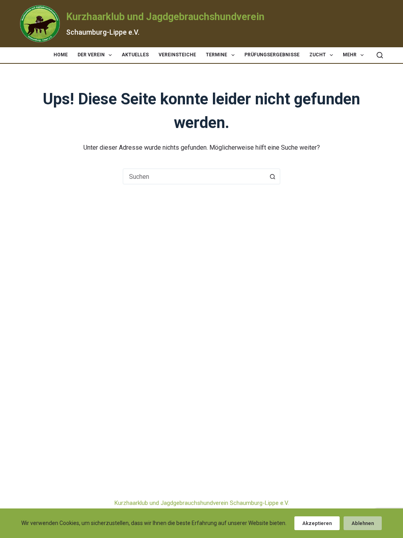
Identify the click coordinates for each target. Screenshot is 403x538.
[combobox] (194, 176)
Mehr (350, 55)
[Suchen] (380, 55)
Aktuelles (135, 55)
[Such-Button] (272, 176)
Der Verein (91, 55)
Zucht (317, 55)
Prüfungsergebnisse (271, 55)
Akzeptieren (317, 523)
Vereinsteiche (177, 55)
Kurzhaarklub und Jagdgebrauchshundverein (165, 16)
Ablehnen (362, 523)
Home (61, 55)
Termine (216, 55)
